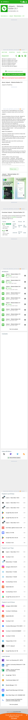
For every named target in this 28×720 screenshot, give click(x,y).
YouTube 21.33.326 (10, 636)
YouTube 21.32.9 (10, 621)
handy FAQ (13, 217)
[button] (16, 56)
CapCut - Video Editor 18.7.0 (12, 522)
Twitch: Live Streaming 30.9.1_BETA (14, 660)
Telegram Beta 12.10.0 (11, 641)
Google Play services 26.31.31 (13, 596)
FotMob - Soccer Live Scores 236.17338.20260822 (13, 670)
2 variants (9, 304)
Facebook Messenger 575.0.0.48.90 (14, 626)
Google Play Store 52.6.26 (12, 537)
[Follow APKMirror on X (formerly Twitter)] (4, 454)
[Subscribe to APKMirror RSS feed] (24, 454)
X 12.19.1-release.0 (10, 646)
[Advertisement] (14, 35)
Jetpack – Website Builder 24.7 (13, 324)
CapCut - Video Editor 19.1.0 (12, 502)
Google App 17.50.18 (11, 675)
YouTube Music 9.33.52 (11, 582)
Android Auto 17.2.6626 (11, 572)
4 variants (9, 275)
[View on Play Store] (19, 56)
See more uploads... (14, 329)
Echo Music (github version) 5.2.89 (14, 527)
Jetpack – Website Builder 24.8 (13, 319)
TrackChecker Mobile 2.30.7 (12, 680)
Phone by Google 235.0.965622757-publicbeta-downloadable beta (14, 700)
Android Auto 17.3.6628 (11, 562)
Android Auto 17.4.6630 (11, 577)
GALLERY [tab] (18, 52)
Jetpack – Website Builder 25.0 (13, 309)
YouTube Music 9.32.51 (11, 591)
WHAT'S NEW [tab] (4, 52)
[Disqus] (14, 392)
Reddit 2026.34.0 (10, 616)
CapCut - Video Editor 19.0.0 (12, 507)
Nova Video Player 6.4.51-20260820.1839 (15, 695)
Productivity (5, 56)
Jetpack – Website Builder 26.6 (13, 298)
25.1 (5, 224)
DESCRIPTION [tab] (12, 52)
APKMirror (6, 2)
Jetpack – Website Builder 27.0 (13, 274)
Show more (13, 169)
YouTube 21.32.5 (10, 542)
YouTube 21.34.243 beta (11, 611)
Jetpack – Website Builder (15, 16)
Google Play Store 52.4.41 (12, 512)
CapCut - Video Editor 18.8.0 (12, 497)
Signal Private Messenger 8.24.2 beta (14, 690)
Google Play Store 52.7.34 (12, 517)
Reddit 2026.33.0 (10, 586)
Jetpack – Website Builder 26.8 (13, 286)
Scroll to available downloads (15, 74)
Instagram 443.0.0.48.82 (11, 606)
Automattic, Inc (14, 11)
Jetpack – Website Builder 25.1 (13, 302)
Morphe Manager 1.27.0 (11, 685)
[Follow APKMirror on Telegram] (17, 454)
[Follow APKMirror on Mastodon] (11, 454)
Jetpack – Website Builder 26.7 (13, 293)
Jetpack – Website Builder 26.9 (13, 280)
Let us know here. (17, 711)
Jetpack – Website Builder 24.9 (13, 314)
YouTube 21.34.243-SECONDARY (13, 631)
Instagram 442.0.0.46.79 (11, 567)
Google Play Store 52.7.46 (12, 651)
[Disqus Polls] (14, 354)
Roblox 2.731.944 (10, 532)
